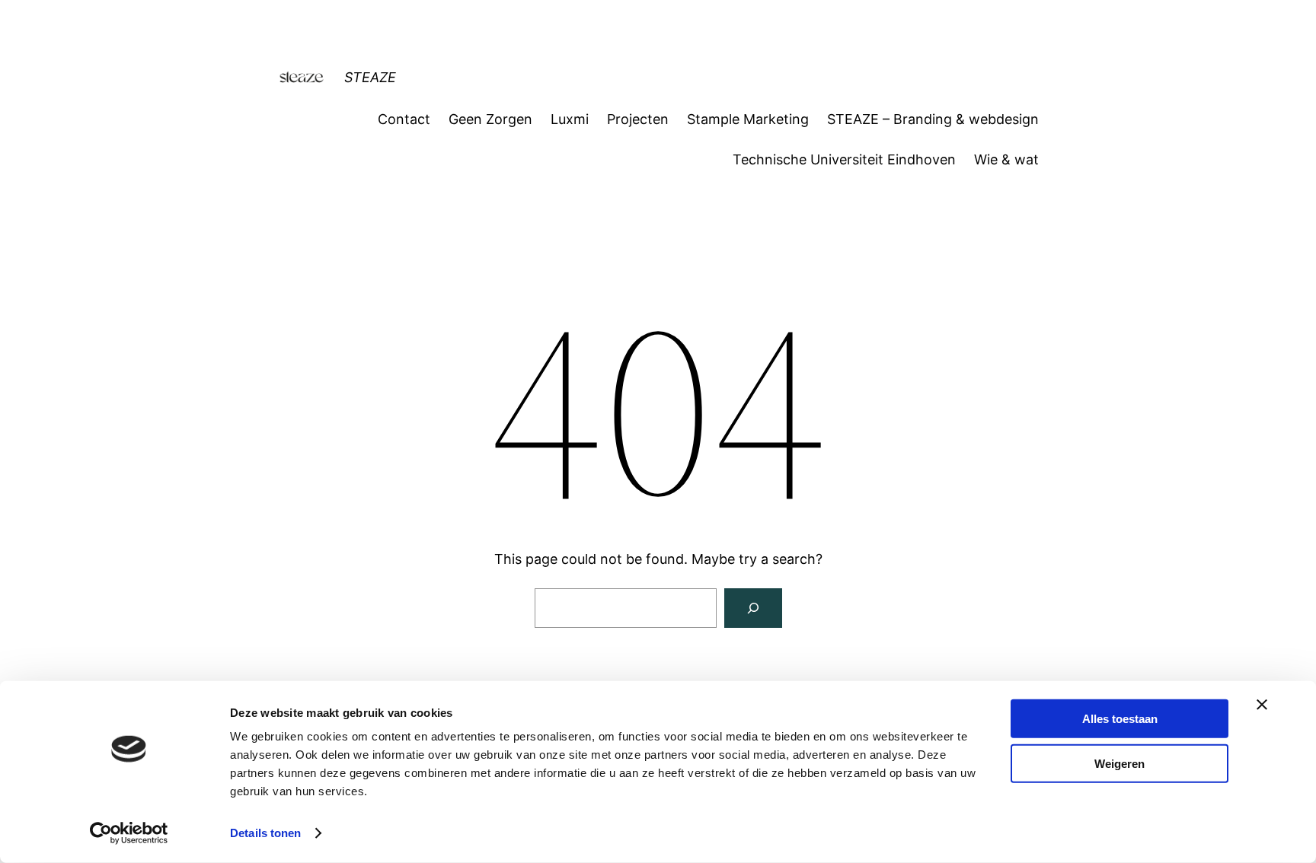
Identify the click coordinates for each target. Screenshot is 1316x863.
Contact (404, 119)
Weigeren (1119, 762)
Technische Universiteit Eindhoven (844, 159)
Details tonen (265, 832)
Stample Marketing (748, 119)
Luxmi (570, 119)
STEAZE (370, 77)
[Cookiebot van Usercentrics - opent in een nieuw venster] (129, 833)
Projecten (638, 119)
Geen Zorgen (490, 119)
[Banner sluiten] (1262, 704)
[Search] (753, 608)
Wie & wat (1006, 159)
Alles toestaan (1120, 718)
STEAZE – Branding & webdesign (933, 119)
